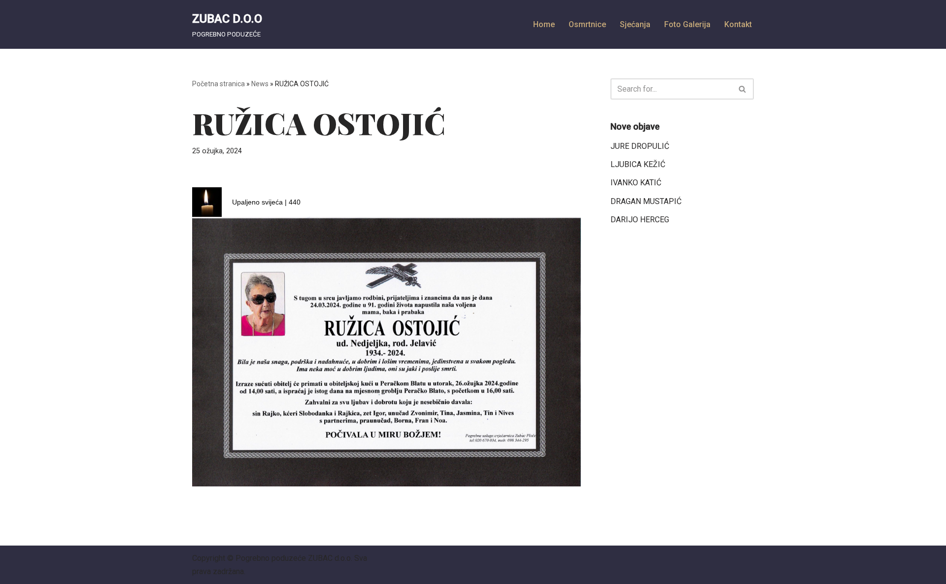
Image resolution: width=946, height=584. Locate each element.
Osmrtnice (587, 24)
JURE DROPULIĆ (639, 146)
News (260, 84)
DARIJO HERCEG (639, 219)
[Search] (743, 89)
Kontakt (738, 24)
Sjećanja (635, 24)
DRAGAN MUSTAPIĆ (645, 201)
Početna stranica (218, 84)
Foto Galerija (687, 24)
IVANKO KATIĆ (635, 182)
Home (544, 24)
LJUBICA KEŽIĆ (637, 164)
